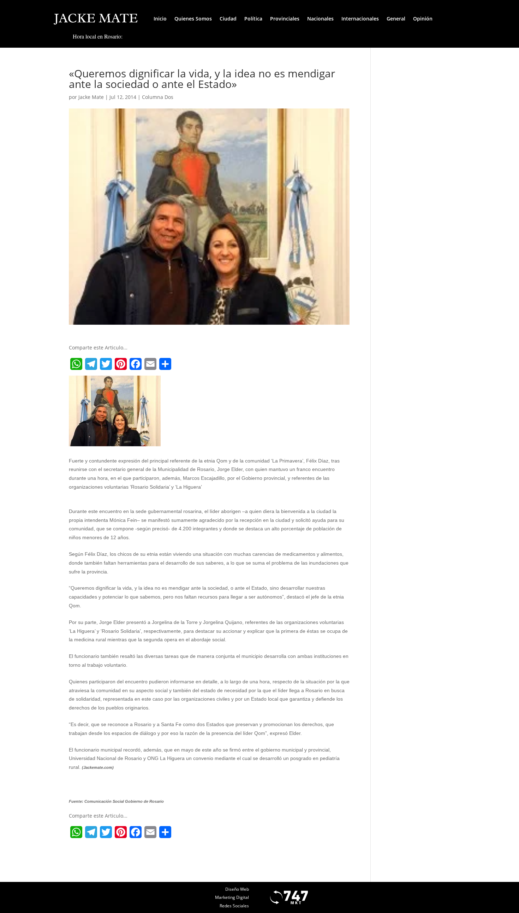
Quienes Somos (193, 18)
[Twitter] (106, 364)
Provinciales (284, 18)
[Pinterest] (120, 364)
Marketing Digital (232, 897)
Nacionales (320, 18)
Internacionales (360, 18)
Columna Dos (157, 97)
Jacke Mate (91, 97)
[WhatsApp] (76, 364)
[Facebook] (135, 364)
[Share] (165, 364)
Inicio (160, 18)
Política (253, 18)
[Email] (150, 364)
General (396, 18)
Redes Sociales (234, 906)
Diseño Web (237, 889)
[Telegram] (91, 364)
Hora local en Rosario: (98, 36)
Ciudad (228, 18)
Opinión (422, 18)
